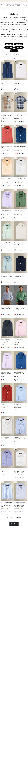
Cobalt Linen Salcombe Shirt (20, 146)
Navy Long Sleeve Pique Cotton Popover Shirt (19, 275)
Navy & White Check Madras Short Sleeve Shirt (20, 114)
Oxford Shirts (9, 47)
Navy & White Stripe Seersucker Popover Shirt (19, 438)
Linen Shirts (9, 44)
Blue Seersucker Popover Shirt (6, 470)
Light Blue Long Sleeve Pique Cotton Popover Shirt (6, 275)
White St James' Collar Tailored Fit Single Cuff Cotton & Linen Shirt (19, 471)
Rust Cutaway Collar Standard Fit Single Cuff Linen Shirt (6, 406)
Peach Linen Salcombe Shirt (6, 178)
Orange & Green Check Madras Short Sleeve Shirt (6, 114)
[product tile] (7, 70)
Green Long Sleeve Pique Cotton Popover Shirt (6, 243)
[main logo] (13, 5)
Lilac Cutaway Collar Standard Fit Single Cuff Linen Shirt (6, 373)
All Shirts (7, 8)
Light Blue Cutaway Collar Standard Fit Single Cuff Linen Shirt (6, 308)
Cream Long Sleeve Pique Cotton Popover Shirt (19, 243)
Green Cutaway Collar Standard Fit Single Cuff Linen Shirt (19, 308)
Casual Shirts (19, 44)
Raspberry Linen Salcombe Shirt (6, 147)
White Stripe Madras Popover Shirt (18, 82)
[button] (24, 5)
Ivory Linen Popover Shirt (19, 178)
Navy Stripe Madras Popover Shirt (6, 82)
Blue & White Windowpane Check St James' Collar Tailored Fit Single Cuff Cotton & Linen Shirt (19, 504)
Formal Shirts (19, 47)
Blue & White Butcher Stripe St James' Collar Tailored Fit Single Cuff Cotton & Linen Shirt (6, 504)
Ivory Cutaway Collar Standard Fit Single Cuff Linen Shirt (6, 439)
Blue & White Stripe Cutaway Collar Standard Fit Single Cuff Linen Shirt (20, 406)
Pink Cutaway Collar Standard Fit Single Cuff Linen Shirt (19, 341)
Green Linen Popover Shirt (19, 210)
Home (2, 8)
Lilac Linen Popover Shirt (6, 210)
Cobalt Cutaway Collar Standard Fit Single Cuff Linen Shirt (19, 373)
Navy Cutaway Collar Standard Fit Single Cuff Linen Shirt (6, 341)
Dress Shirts (14, 50)
